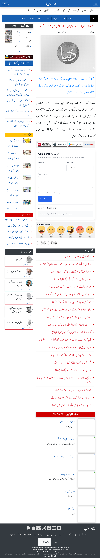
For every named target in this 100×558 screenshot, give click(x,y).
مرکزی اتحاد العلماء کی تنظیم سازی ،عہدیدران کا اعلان (13, 207)
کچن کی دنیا (71, 509)
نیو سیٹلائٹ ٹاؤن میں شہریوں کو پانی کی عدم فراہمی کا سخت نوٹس (13, 158)
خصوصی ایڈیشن (37, 10)
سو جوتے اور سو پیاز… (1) (14, 271)
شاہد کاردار (28, 303)
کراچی (63, 18)
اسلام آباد (55, 18)
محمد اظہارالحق (27, 265)
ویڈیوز (54, 542)
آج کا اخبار (76, 10)
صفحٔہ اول (93, 10)
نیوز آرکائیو (72, 534)
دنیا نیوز (12, 534)
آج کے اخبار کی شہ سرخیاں (16, 63)
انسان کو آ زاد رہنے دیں (67, 421)
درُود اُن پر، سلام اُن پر (68, 474)
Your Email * (70, 162)
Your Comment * (43, 174)
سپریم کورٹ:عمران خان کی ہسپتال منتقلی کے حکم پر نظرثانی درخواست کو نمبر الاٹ (17, 92)
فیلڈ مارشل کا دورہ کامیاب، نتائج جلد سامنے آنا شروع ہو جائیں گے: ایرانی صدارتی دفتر (17, 220)
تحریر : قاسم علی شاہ (70, 497)
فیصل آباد (40, 18)
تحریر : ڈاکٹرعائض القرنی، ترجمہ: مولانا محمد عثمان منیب (62, 479)
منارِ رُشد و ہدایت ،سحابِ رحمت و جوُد (63, 456)
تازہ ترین (84, 10)
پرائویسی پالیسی (51, 534)
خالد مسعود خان (27, 277)
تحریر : (73, 462)
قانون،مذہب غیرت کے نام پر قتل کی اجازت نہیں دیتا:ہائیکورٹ (18, 72)
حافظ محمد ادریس (26, 328)
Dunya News (24, 534)
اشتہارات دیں (39, 534)
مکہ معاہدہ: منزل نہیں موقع (66, 439)
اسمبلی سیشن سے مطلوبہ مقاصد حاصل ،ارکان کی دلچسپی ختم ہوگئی (18, 82)
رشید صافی (28, 316)
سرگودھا (23, 18)
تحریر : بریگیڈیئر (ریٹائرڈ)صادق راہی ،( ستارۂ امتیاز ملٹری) (61, 444)
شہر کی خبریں (57, 10)
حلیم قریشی (19, 260)
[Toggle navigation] (95, 4)
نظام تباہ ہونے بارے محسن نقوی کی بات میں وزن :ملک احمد (17, 113)
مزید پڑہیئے (87, 250)
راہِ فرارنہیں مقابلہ (69, 491)
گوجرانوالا (31, 18)
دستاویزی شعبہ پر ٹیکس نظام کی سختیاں (14, 297)
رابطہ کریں (82, 534)
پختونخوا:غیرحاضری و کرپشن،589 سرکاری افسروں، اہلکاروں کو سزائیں (17, 123)
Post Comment (45, 199)
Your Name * (41, 162)
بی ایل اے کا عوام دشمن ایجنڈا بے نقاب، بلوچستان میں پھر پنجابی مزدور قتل (17, 244)
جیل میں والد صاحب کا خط (14, 323)
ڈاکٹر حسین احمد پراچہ (25, 290)
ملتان (48, 18)
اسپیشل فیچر (47, 10)
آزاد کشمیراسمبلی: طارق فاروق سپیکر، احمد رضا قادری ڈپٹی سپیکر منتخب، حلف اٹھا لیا (18, 232)
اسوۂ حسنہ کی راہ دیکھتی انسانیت (15, 284)
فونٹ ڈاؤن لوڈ (44, 542)
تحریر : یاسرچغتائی (70, 427)
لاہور (69, 18)
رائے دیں (62, 534)
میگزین (27, 10)
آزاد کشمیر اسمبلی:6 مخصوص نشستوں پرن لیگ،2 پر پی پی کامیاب (17, 103)
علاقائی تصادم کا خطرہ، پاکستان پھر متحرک (15, 310)
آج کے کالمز (66, 10)
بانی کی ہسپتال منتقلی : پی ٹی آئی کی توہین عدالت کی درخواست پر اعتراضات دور (18, 226)
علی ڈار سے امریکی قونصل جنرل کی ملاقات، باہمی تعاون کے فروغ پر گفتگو (18, 238)
